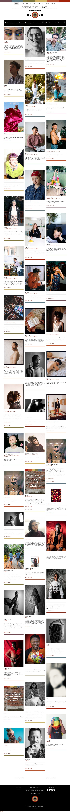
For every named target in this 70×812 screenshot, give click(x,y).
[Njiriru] (14, 519)
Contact (53, 3)
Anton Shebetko (50, 151)
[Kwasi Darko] (35, 406)
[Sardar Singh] (14, 735)
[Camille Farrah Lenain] (35, 442)
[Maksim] (35, 137)
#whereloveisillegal (35, 793)
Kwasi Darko (32, 106)
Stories (16, 3)
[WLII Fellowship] (14, 483)
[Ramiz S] (35, 481)
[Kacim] (14, 352)
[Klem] (14, 164)
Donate (1, 811)
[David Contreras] (56, 495)
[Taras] (14, 261)
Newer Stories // (51, 777)
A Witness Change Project (35, 10)
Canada (6, 42)
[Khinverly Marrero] (35, 527)
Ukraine (58, 151)
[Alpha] (56, 536)
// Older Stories (19, 777)
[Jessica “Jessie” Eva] (35, 561)
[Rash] (14, 117)
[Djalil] (14, 308)
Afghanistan (28, 496)
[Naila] (14, 33)
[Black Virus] (35, 600)
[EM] (56, 680)
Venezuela (49, 53)
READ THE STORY (7, 52)
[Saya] (56, 407)
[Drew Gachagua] (56, 584)
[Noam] (56, 364)
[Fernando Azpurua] (14, 556)
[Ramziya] (14, 396)
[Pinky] (56, 631)
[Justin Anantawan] (35, 364)
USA (37, 454)
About (47, 3)
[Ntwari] (56, 726)
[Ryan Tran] (35, 743)
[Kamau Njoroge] (14, 653)
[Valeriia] (35, 231)
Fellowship (28, 454)
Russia (5, 86)
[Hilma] (56, 319)
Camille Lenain (29, 293)
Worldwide (49, 465)
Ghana (26, 106)
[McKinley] (35, 42)
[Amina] (35, 278)
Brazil (5, 713)
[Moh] (35, 89)
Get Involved (40, 3)
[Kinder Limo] (56, 181)
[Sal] (56, 276)
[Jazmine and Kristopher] (35, 694)
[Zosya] (14, 211)
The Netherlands (14, 455)
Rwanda (48, 741)
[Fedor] (14, 72)
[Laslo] (56, 134)
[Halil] (56, 87)
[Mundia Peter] (14, 604)
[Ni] (14, 698)
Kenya (5, 527)
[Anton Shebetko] (14, 443)
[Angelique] (35, 185)
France (36, 293)
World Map (32, 3)
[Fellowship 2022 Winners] (56, 451)
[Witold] (56, 228)
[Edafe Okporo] (35, 649)
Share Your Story (24, 3)
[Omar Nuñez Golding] (56, 39)
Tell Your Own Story (35, 787)
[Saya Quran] (35, 321)
